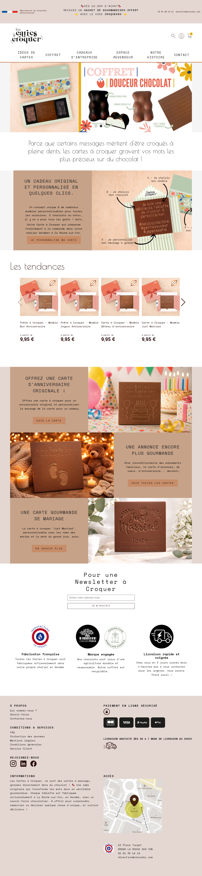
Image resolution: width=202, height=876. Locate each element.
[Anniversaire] (140, 399)
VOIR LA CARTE (49, 420)
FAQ (12, 732)
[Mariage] (140, 530)
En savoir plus (49, 548)
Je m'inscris (101, 606)
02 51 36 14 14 (165, 12)
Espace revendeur (123, 54)
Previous (19, 301)
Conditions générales (26, 744)
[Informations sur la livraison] (110, 745)
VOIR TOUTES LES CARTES (153, 483)
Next (182, 301)
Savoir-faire (19, 714)
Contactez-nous (21, 718)
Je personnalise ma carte (54, 240)
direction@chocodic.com (188, 12)
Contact (181, 54)
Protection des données (27, 736)
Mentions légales (22, 740)
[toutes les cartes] (62, 465)
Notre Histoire (156, 54)
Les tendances (37, 265)
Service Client (21, 748)
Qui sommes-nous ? (23, 710)
